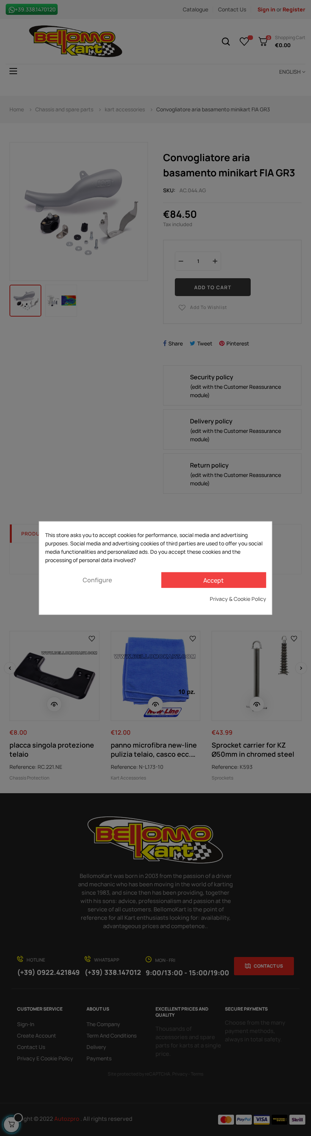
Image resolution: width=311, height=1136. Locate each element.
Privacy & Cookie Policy (238, 598)
